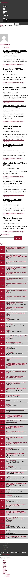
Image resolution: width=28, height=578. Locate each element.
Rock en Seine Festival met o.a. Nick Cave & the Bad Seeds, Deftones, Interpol (15, 248)
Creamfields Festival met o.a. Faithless (16, 261)
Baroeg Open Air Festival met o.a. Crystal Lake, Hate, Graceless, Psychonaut (15, 519)
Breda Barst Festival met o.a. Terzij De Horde (16, 371)
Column (4, 14)
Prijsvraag (5, 15)
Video (4, 12)
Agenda (5, 17)
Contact (7, 19)
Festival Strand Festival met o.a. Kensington (14, 278)
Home (4, 5)
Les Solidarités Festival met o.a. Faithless (14, 358)
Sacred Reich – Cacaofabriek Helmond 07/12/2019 (14, 107)
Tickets (7, 252)
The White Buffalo (11, 460)
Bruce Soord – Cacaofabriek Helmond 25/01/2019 (14, 88)
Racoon (8, 525)
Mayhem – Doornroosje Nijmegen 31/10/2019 (12, 219)
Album (4, 9)
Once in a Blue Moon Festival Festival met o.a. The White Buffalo (16, 382)
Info (4, 18)
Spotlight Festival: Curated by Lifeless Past (16, 389)
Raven (7, 500)
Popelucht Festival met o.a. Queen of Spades (15, 313)
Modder (8, 400)
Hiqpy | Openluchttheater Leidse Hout (16, 536)
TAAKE (8, 531)
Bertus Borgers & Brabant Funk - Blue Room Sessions (16, 484)
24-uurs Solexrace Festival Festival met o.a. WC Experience (16, 268)
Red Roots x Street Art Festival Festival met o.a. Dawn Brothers (16, 443)
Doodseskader (9, 466)
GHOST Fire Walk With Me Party (15, 472)
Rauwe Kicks (9, 448)
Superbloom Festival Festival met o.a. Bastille (16, 308)
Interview (5, 11)
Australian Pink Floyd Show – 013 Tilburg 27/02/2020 (15, 52)
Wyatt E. (8, 318)
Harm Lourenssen (6, 554)
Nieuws (5, 6)
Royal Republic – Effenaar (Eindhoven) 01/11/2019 (13, 182)
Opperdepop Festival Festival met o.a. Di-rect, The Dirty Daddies (16, 505)
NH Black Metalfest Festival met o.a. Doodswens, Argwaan (15, 421)
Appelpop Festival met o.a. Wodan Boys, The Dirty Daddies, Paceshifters (16, 512)
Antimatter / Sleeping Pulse (13, 395)
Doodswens (9, 495)
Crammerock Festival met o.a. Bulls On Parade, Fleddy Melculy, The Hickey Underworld (16, 364)
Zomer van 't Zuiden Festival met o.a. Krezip (16, 432)
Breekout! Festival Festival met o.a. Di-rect (16, 284)
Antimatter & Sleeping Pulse (13, 342)
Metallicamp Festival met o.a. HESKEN (16, 296)
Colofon (7, 21)
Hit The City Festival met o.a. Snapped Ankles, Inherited (16, 273)
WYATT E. (9, 347)
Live (4, 8)
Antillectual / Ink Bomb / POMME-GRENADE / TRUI (15, 454)
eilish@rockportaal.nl (5, 44)
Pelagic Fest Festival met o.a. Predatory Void (16, 290)
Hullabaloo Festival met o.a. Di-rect (15, 410)
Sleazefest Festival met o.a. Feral (14, 437)
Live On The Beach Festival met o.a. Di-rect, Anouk (16, 336)
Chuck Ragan (9, 324)
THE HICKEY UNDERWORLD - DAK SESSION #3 (15, 302)
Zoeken (2, 235)
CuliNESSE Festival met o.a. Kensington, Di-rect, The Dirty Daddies (16, 256)
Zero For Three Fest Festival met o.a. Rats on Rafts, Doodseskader (16, 377)
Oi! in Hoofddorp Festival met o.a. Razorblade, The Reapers (15, 427)
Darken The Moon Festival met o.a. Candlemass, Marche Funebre (15, 416)
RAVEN (8, 490)
